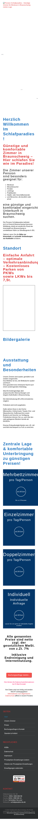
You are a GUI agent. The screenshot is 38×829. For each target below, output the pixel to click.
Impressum (8, 756)
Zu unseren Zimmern (19, 434)
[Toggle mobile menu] (34, 28)
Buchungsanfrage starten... (19, 675)
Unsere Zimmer (9, 721)
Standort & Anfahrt (10, 733)
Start (6, 717)
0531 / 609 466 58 (15, 796)
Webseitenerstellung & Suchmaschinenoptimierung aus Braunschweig (21, 813)
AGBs (6, 747)
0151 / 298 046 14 (15, 798)
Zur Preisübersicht (19, 668)
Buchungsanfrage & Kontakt (14, 729)
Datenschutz (8, 751)
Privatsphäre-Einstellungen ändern (16, 760)
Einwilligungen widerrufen (13, 768)
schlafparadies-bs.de (18, 802)
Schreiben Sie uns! (15, 800)
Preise (6, 725)
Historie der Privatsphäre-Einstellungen (18, 764)
